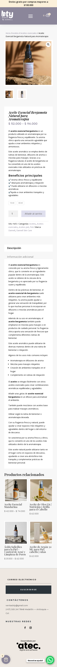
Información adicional (20, 256)
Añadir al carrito (33, 213)
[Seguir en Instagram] (30, 627)
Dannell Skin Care (24, 230)
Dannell (11, 230)
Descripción (14, 248)
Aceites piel (24, 227)
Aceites (15, 33)
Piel (31, 227)
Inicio (8, 33)
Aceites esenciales (28, 33)
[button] (48, 44)
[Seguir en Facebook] (25, 627)
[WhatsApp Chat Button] (50, 660)
